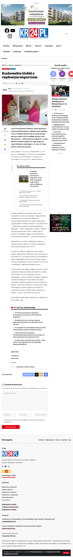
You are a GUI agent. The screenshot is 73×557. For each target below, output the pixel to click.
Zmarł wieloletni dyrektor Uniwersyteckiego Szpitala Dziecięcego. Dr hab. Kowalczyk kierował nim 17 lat (29, 335)
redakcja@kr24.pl (9, 521)
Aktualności (56, 95)
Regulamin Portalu (9, 504)
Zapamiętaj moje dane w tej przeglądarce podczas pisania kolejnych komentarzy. (24, 421)
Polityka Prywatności (10, 507)
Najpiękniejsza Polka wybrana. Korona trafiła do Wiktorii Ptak (60, 127)
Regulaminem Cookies (11, 554)
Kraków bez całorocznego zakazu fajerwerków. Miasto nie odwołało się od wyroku (28, 322)
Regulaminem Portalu (53, 552)
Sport (71, 440)
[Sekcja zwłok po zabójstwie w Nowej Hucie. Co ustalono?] (60, 91)
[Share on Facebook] (13, 83)
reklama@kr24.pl (8, 528)
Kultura (64, 440)
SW (56, 110)
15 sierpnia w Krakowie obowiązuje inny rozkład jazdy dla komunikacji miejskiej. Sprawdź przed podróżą (60, 118)
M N (9, 88)
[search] (61, 34)
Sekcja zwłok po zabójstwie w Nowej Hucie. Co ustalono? (59, 103)
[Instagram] (10, 36)
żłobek (32, 367)
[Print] (22, 83)
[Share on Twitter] (16, 83)
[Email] (19, 83)
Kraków (12, 68)
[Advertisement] (60, 183)
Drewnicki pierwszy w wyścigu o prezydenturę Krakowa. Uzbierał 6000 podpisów (27, 315)
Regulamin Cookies (9, 509)
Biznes (58, 440)
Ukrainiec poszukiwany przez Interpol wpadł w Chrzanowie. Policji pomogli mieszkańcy (59, 136)
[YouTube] (5, 466)
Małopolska (50, 440)
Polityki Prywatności (37, 552)
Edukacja (6, 68)
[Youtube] (12, 30)
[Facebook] (7, 30)
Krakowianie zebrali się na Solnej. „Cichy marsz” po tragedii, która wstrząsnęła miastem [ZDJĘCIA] (29, 342)
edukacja (19, 367)
